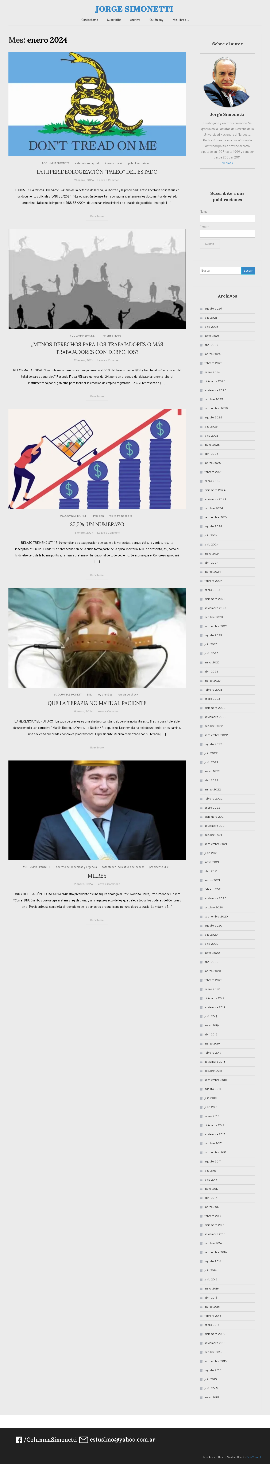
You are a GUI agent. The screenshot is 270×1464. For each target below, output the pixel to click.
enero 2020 (212, 989)
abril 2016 (210, 1298)
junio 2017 (210, 1180)
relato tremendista (120, 516)
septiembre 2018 (215, 1080)
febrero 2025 (213, 472)
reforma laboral (112, 336)
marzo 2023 (212, 681)
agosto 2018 (212, 1089)
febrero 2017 (212, 1216)
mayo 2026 (212, 336)
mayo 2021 (211, 862)
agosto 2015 (212, 1370)
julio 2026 (210, 318)
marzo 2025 (212, 463)
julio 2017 (210, 1171)
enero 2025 (212, 481)
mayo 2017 (211, 1189)
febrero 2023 (213, 690)
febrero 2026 (213, 363)
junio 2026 (211, 327)
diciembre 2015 (214, 1334)
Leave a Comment (109, 180)
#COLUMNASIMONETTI (56, 163)
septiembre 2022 (216, 735)
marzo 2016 (212, 1307)
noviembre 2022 (215, 717)
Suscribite (114, 20)
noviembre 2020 (215, 898)
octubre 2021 (213, 835)
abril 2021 (210, 871)
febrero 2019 (212, 1053)
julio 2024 (211, 535)
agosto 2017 (212, 1162)
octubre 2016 (213, 1243)
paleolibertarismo (139, 163)
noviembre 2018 (214, 1062)
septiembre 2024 (216, 517)
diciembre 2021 (214, 817)
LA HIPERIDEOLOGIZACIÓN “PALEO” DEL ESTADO (97, 172)
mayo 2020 (212, 953)
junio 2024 (211, 545)
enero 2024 (212, 590)
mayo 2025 (212, 445)
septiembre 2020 (216, 917)
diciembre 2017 (214, 1125)
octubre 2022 (213, 726)
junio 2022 (211, 762)
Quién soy (156, 20)
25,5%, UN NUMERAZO (97, 524)
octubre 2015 (213, 1352)
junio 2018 (210, 1107)
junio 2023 (211, 653)
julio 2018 (210, 1098)
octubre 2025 (213, 399)
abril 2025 (211, 454)
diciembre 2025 (214, 381)
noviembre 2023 (215, 608)
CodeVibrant (253, 1457)
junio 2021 (211, 853)
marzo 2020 (212, 971)
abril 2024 (211, 563)
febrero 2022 (213, 799)
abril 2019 (210, 1034)
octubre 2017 (213, 1143)
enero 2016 (211, 1325)
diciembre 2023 (214, 599)
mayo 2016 (211, 1289)
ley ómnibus (104, 695)
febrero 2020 (213, 980)
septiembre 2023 (216, 626)
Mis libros (179, 20)
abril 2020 (211, 962)
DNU (90, 695)
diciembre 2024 (214, 490)
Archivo (135, 20)
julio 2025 (211, 427)
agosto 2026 (213, 309)
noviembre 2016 (214, 1234)
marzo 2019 (212, 1044)
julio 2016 (210, 1270)
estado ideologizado (87, 163)
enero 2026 (212, 372)
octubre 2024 (213, 508)
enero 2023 (212, 699)
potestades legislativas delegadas (123, 867)
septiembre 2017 (215, 1152)
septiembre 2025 (216, 408)
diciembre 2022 (214, 708)
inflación (98, 516)
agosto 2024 (213, 526)
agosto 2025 (213, 417)
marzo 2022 (212, 790)
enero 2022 (212, 808)
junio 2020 (211, 944)
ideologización (114, 163)
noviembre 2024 (215, 499)
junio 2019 (210, 1016)
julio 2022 (211, 753)
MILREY (97, 876)
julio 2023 (210, 644)
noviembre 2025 (215, 390)
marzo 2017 (212, 1207)
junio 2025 (211, 436)
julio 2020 (211, 935)
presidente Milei (159, 867)
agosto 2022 (213, 744)
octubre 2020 (213, 907)
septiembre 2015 (215, 1361)
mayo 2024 (212, 554)
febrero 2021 (213, 889)
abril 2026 (211, 345)
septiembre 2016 (215, 1252)
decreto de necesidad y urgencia (76, 867)
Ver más (227, 163)
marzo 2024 (212, 572)
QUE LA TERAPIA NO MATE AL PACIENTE (97, 703)
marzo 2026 (212, 354)
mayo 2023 (212, 662)
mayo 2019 (211, 1025)
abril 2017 (210, 1198)
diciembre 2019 (214, 998)
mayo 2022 (212, 771)
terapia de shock (127, 695)
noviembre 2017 (214, 1134)
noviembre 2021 (214, 826)
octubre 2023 (213, 617)
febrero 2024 (213, 581)
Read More (97, 216)
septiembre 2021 (215, 844)
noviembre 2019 (214, 1007)
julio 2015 (210, 1379)
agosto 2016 (212, 1261)
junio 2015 (211, 1388)
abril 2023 (211, 672)
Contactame (89, 20)
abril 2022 (211, 780)
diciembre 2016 (214, 1225)
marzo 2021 (212, 880)
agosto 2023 (213, 635)
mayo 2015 (211, 1397)
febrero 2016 (212, 1316)
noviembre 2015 (214, 1343)
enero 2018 (211, 1116)
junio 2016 (210, 1279)
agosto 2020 (213, 926)
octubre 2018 (213, 1071)
